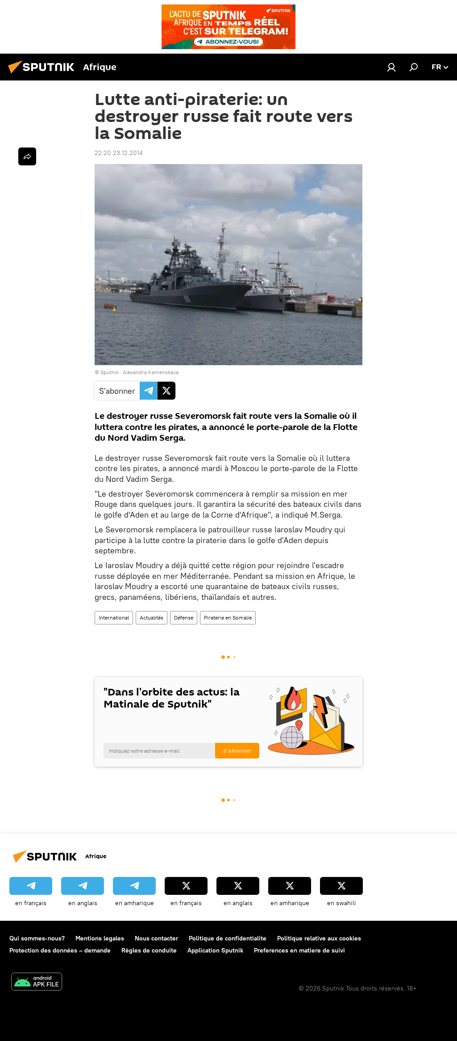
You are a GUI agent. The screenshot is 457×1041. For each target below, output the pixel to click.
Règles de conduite (149, 950)
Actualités (151, 617)
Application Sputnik (215, 950)
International (114, 617)
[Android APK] (36, 983)
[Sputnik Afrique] (43, 75)
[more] (27, 156)
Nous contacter (156, 938)
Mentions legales (99, 938)
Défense (183, 617)
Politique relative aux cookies (319, 938)
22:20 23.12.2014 (119, 153)
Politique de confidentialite (227, 938)
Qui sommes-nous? (37, 938)
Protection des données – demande (60, 950)
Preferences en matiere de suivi (299, 950)
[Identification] (391, 67)
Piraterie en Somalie (228, 617)
